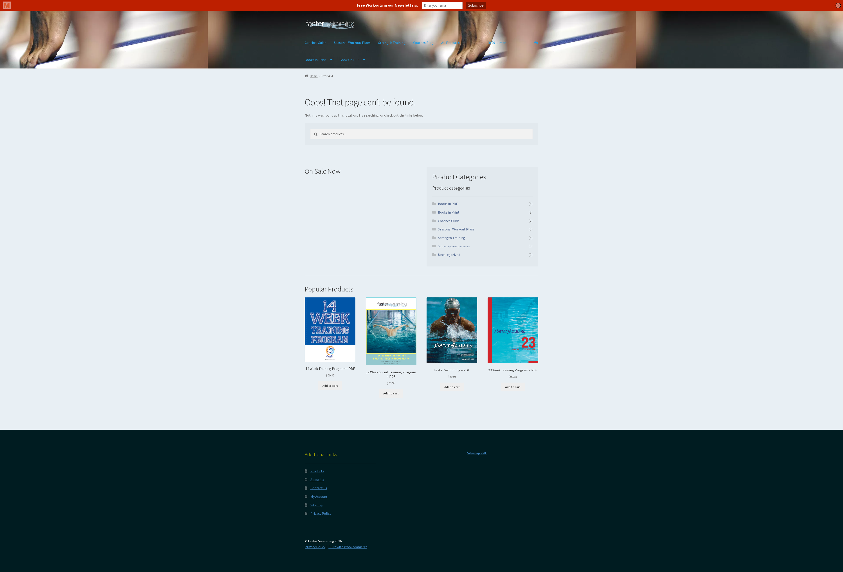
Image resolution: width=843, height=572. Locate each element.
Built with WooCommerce (347, 547)
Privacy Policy (320, 513)
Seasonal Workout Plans (352, 42)
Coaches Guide (315, 42)
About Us (317, 479)
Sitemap (316, 505)
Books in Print (315, 60)
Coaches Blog (423, 42)
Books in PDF (349, 60)
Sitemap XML (477, 453)
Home (314, 76)
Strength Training (391, 42)
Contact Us (318, 488)
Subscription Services (454, 246)
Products (317, 471)
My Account (319, 496)
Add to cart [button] (330, 386)
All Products (450, 42)
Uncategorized (449, 254)
